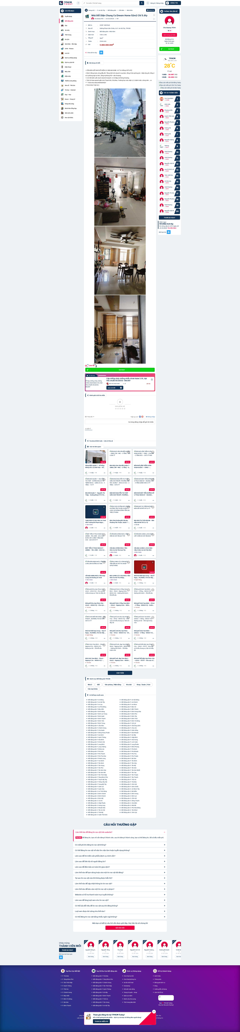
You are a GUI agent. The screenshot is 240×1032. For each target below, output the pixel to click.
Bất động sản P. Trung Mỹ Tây (97, 784)
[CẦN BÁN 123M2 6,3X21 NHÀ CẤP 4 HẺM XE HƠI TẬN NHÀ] (144, 539)
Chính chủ (103, 41)
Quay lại (150, 10)
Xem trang (91, 956)
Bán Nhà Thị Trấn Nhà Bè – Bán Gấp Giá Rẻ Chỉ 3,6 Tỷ (144, 521)
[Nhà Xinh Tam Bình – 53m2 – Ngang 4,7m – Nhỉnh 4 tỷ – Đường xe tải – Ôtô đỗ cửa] (95, 649)
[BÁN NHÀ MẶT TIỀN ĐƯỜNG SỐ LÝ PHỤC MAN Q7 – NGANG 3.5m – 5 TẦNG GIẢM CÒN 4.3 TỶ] (144, 484)
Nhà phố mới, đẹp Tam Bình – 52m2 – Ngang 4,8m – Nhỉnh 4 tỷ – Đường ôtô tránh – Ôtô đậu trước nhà (120, 659)
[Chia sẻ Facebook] (101, 52)
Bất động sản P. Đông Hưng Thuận (99, 732)
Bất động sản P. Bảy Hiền (96, 709)
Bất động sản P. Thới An (128, 779)
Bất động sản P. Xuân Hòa (96, 789)
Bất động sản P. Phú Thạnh (96, 754)
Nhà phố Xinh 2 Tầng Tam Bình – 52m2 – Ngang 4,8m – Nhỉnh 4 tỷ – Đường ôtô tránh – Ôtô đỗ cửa (120, 604)
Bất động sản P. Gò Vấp (128, 735)
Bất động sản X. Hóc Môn (129, 803)
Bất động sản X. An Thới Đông (97, 791)
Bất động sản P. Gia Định (96, 735)
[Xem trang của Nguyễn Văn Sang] (86, 610)
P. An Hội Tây (101, 10)
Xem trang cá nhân (169, 35)
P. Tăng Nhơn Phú (67, 979)
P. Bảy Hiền (65, 996)
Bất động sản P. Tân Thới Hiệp (97, 775)
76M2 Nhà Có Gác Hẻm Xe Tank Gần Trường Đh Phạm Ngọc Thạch (95, 521)
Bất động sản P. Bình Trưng (96, 723)
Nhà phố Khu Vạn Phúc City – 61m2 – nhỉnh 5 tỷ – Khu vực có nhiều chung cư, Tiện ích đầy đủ (95, 604)
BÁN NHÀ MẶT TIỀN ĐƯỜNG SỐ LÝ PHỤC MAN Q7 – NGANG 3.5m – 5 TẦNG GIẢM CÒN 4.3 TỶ (144, 494)
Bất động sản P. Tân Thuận (129, 775)
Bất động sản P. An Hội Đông (130, 700)
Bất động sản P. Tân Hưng (96, 765)
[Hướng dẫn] (78, 3)
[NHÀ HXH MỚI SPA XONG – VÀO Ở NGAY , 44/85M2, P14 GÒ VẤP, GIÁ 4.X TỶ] (144, 567)
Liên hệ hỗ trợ (158, 992)
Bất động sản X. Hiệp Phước (96, 803)
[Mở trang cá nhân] (162, 99)
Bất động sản (112, 10)
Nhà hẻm (130, 10)
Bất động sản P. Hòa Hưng (129, 740)
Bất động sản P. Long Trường (97, 747)
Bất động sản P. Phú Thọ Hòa (97, 756)
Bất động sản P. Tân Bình (129, 761)
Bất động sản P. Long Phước (130, 744)
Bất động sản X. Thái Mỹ (95, 812)
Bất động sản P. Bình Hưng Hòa (131, 711)
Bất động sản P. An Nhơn (129, 704)
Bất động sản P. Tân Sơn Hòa (97, 770)
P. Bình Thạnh (66, 1005)
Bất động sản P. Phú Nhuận (129, 751)
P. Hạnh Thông (67, 986)
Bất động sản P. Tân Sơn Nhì (97, 772)
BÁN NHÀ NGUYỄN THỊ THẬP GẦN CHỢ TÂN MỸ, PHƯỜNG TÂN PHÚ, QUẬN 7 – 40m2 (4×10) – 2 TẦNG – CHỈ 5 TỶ (119, 494)
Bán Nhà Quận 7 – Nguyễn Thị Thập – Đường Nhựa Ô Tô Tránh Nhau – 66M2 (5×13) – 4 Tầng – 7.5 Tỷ (95, 494)
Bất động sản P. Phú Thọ (128, 754)
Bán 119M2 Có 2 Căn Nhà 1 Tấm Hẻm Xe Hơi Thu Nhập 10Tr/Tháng (120, 576)
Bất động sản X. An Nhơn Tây (130, 789)
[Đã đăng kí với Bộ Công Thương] (166, 999)
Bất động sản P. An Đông (96, 700)
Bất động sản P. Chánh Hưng (97, 728)
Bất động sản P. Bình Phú (129, 714)
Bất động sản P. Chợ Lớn (129, 728)
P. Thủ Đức (65, 976)
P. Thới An (65, 989)
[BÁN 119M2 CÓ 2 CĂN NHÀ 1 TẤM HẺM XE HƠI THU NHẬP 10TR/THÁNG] (120, 567)
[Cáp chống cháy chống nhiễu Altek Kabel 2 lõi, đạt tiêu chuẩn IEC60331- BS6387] (95, 384)
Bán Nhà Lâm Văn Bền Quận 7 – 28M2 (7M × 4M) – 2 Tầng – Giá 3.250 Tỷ (120, 466)
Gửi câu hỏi (120, 928)
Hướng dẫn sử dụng (160, 989)
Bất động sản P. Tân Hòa (129, 763)
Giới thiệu (157, 976)
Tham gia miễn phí (101, 1021)
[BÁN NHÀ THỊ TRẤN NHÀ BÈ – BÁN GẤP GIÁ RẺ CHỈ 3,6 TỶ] (144, 511)
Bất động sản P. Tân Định (96, 763)
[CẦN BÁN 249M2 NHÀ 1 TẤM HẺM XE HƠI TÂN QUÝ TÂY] (120, 539)
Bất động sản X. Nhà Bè (128, 805)
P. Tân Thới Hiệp (67, 982)
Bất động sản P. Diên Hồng (129, 730)
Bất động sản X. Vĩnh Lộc (129, 812)
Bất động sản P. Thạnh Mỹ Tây (97, 779)
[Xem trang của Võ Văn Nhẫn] (86, 472)
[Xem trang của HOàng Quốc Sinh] (135, 583)
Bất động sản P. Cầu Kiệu (96, 725)
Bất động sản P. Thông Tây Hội (97, 782)
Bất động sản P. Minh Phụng (130, 747)
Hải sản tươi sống (129, 989)
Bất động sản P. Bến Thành (129, 709)
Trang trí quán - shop (130, 992)
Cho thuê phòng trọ (130, 979)
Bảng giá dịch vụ (159, 982)
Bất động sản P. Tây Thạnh (129, 777)
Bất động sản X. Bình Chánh (97, 793)
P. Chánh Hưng (67, 992)
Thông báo (157, 979)
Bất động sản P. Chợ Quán (96, 730)
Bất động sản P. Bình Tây (129, 716)
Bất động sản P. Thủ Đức (129, 782)
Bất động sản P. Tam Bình (96, 761)
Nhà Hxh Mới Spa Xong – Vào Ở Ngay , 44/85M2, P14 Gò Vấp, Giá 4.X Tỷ (144, 576)
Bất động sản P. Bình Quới (96, 716)
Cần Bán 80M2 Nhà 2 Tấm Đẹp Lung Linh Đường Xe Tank (95, 576)
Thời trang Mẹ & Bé (130, 1002)
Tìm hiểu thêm (172, 228)
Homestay (127, 986)
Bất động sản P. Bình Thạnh (97, 718)
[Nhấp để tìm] (141, 3)
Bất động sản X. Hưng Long (96, 805)
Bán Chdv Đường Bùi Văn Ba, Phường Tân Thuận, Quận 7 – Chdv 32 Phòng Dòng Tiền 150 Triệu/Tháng (119, 521)
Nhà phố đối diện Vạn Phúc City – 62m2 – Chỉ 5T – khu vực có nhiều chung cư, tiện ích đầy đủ (144, 659)
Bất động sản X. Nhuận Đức (96, 808)
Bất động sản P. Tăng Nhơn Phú (98, 777)
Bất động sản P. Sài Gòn (128, 758)
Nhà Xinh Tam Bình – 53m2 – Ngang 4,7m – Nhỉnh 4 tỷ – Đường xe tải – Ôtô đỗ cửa (94, 659)
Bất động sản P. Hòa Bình (96, 740)
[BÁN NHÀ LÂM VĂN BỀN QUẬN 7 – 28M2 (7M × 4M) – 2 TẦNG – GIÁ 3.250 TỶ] (120, 456)
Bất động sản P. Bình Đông (96, 711)
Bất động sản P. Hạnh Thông (97, 737)
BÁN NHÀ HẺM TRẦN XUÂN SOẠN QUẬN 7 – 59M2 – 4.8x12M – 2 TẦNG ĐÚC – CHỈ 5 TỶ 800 (144, 466)
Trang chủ (91, 10)
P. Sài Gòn (65, 1002)
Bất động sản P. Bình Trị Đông (130, 721)
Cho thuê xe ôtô (129, 976)
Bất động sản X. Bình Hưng (129, 793)
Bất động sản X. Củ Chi (95, 801)
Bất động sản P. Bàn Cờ (128, 707)
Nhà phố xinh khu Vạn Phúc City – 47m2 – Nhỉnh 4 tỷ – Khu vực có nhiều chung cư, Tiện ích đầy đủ (120, 632)
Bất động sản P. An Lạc (95, 704)
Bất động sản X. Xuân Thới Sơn (97, 815)
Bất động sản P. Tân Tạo (128, 772)
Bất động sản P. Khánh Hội (96, 742)
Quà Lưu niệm (128, 996)
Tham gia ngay (169, 217)
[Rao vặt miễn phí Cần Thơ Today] (170, 85)
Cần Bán (121, 10)
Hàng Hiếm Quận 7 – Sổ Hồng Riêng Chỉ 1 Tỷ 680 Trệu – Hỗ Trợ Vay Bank (94, 466)
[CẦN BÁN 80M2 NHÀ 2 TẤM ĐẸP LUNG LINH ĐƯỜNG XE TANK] (95, 567)
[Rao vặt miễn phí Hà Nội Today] (170, 88)
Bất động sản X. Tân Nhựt (129, 810)
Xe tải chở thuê (128, 982)
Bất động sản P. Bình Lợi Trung (97, 714)
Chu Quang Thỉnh (169, 27)
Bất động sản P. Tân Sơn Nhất (130, 770)
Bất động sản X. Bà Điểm (129, 791)
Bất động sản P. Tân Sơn (129, 768)
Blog (155, 986)
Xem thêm (120, 673)
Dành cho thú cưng (130, 999)
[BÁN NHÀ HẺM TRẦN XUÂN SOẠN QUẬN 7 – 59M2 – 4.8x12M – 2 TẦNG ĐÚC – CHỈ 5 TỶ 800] (144, 456)
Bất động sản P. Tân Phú (95, 768)
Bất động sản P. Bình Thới (129, 718)
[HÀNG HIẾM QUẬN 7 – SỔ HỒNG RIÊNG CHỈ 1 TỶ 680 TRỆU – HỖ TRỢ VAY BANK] (95, 456)
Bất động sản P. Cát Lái (128, 723)
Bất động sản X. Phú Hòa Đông (130, 808)
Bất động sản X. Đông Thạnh (130, 801)
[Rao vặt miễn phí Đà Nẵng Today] (170, 82)
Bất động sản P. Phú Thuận (129, 756)
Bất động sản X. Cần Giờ (129, 798)
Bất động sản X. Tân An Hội (96, 810)
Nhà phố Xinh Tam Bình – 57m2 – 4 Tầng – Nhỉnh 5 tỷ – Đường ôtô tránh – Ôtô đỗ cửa (144, 604)
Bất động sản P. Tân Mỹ (128, 765)
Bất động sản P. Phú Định (129, 749)
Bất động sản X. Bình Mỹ (95, 798)
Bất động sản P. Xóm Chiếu (129, 786)
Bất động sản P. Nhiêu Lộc (96, 749)
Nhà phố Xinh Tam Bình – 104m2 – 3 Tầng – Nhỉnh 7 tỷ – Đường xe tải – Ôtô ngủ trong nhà (144, 632)
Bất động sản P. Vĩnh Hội (129, 784)
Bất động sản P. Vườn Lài (96, 786)
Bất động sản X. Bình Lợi (129, 796)
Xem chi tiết (111, 388)
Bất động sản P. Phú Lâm (96, 751)
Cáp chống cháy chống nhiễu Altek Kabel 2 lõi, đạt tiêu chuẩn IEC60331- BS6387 (126, 379)
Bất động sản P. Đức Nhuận (129, 732)
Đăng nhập (151, 417)
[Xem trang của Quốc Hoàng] (86, 638)
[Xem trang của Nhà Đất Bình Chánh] (86, 527)
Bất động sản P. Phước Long (97, 758)
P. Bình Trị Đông (67, 999)
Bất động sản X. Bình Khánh (97, 796)
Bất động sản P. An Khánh (129, 702)
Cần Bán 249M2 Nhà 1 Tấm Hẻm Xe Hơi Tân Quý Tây (118, 549)
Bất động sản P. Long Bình (96, 744)
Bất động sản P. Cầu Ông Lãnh (130, 725)
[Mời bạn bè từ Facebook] (169, 232)
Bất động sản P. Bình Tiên (96, 721)
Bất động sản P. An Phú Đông (97, 707)
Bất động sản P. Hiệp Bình (129, 737)
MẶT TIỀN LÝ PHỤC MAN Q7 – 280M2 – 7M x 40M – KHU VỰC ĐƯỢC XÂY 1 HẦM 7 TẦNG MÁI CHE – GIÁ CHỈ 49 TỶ (95, 549)
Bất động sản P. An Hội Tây (96, 702)
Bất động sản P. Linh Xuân (129, 742)
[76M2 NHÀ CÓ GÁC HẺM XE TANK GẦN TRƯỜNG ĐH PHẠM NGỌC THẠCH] (95, 511)
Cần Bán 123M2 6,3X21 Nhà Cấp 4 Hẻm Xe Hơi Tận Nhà (143, 549)
